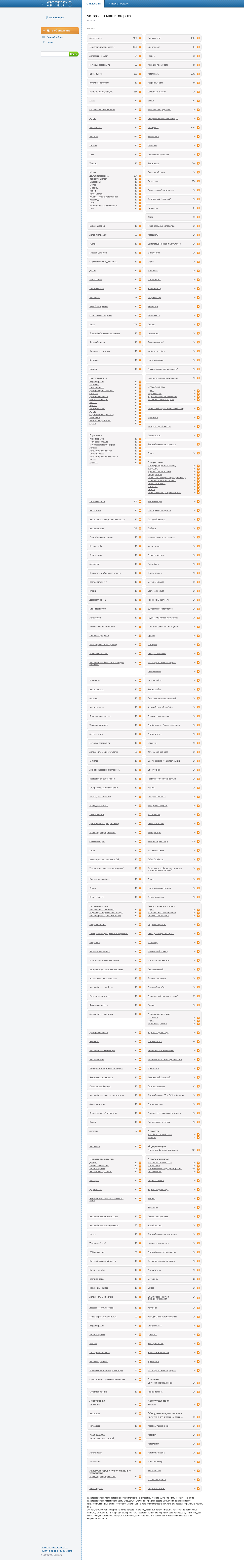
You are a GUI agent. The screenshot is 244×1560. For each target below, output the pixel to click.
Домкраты (152, 1335)
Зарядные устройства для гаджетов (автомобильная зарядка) (165, 869)
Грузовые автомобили (99, 65)
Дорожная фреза (97, 600)
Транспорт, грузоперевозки (102, 47)
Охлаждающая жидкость (159, 510)
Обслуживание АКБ (157, 797)
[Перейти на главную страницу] (56, 4)
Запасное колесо (156, 897)
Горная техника (155, 1392)
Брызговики (153, 1068)
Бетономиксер (154, 288)
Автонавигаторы (155, 1104)
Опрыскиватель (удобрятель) (103, 262)
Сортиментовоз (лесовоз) (101, 414)
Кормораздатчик (97, 226)
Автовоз (93, 402)
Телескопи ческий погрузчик (161, 399)
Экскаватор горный (98, 1361)
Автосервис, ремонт (98, 56)
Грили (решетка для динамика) (104, 823)
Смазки (92, 1122)
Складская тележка (157, 653)
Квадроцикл (95, 182)
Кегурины (152, 1308)
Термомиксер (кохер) (157, 1024)
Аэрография (95, 510)
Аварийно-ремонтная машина (162, 480)
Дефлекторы (95, 1189)
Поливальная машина (158, 916)
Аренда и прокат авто (158, 65)
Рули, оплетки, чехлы (99, 996)
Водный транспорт (98, 179)
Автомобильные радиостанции (162, 1234)
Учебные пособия (156, 351)
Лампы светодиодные (158, 1216)
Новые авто (153, 136)
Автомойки (94, 297)
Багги (91, 203)
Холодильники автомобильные (162, 1317)
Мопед (92, 191)
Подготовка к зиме (156, 1488)
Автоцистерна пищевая (100, 451)
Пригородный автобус (158, 600)
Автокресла (153, 163)
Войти (50, 42)
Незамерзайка (96, 546)
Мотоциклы (153, 127)
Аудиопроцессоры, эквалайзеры (104, 770)
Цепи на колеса (96, 897)
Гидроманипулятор (157, 924)
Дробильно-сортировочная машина (164, 1113)
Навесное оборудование (159, 110)
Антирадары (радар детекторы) (163, 996)
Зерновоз (93, 698)
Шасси (92, 460)
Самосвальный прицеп (100, 1086)
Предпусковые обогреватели (103, 1113)
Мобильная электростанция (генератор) (167, 477)
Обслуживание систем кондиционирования (158, 1298)
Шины (92, 324)
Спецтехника (154, 47)
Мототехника (154, 546)
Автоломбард (154, 280)
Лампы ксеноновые (98, 1005)
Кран (91, 154)
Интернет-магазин (119, 3)
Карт (91, 209)
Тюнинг (151, 101)
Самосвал (152, 145)
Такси (92, 101)
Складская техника (98, 1392)
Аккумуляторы (154, 832)
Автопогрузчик (154, 734)
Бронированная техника (159, 472)
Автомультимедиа (156, 1453)
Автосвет (152, 1435)
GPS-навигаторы (97, 1252)
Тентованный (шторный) (159, 199)
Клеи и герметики (97, 609)
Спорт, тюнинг (154, 770)
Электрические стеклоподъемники (164, 761)
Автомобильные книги (158, 1426)
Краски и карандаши (99, 636)
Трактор (93, 163)
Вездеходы (94, 200)
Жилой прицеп (155, 573)
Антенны (152, 1137)
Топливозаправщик (98, 399)
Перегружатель (155, 475)
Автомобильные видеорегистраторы (106, 1095)
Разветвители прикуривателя (162, 779)
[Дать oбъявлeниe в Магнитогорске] (60, 30)
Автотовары (153, 74)
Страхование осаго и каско (102, 110)
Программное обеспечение (102, 779)
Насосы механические (158, 1352)
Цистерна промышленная (101, 391)
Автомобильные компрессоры (103, 1216)
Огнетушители (155, 1171)
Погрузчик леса (155, 1326)
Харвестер (94, 1404)
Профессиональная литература (163, 118)
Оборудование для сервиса (165, 1413)
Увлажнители (154, 814)
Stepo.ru (91, 20)
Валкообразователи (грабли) (103, 644)
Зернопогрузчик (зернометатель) (105, 916)
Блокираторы (154, 435)
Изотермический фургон (159, 888)
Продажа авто (154, 38)
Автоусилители (155, 1041)
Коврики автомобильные (101, 879)
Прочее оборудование (158, 154)
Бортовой (94, 360)
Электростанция (155, 1343)
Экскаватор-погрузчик (99, 351)
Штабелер (153, 942)
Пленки (92, 591)
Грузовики (95, 435)
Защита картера (97, 1104)
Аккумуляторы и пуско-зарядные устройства (110, 1472)
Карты (92, 850)
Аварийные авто (155, 83)
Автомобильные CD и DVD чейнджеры (166, 1095)
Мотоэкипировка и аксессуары (103, 206)
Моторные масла (156, 582)
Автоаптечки (154, 1166)
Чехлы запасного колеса (101, 1077)
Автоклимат (153, 1444)
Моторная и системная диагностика (165, 1059)
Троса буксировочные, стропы (162, 662)
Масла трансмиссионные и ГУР (104, 859)
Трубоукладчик (155, 393)
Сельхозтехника (99, 906)
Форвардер (153, 1207)
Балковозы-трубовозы (100, 420)
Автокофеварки (96, 707)
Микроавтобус (154, 297)
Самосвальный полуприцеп (161, 190)
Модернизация (157, 1146)
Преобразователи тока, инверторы (106, 1370)
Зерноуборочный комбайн (101, 910)
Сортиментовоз (96, 1279)
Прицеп (151, 324)
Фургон (92, 244)
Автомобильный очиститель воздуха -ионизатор (106, 663)
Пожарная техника (156, 483)
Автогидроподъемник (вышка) (162, 466)
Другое (92, 118)
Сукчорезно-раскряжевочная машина (107, 1379)
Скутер (92, 185)
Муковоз (93, 405)
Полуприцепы (98, 378)
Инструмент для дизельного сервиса (165, 1417)
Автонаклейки (154, 689)
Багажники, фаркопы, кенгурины (163, 1150)
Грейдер (152, 528)
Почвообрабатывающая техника (104, 333)
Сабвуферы (153, 564)
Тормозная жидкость (99, 725)
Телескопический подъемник (161, 1261)
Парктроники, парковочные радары (106, 1068)
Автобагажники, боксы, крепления (164, 725)
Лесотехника (97, 1400)
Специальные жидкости (159, 1122)
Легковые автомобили (99, 951)
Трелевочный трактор (158, 951)
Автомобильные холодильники (104, 1225)
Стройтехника (156, 387)
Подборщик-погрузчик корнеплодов (106, 913)
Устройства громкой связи (160, 1134)
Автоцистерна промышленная (103, 457)
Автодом (93, 1131)
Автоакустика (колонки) (100, 797)
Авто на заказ (95, 127)
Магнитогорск (56, 17)
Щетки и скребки (97, 1169)
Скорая (151, 489)
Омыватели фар (97, 841)
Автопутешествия (158, 1400)
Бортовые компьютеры (158, 960)
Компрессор (153, 271)
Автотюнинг (95, 1462)
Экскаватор (153, 181)
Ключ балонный (96, 814)
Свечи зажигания (156, 823)
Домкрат (93, 1163)
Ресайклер (153, 1018)
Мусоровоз (153, 417)
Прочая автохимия (98, 582)
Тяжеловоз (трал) (156, 342)
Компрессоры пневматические (103, 788)
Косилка (93, 145)
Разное (151, 56)
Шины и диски (96, 74)
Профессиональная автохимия (104, 960)
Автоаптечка (95, 618)
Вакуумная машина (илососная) (163, 369)
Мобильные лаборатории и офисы (164, 492)
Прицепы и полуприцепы (101, 92)
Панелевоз (94, 417)
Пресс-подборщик (156, 172)
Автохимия (94, 1146)
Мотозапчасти (96, 194)
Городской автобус (156, 519)
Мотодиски (94, 1426)
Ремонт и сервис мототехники (103, 197)
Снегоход (93, 188)
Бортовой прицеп (156, 591)
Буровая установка (98, 253)
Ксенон (151, 788)
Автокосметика (96, 689)
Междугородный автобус (159, 426)
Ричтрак (151, 1005)
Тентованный (95, 280)
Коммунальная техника (162, 906)
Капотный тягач (96, 288)
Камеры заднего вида (158, 752)
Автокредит (94, 564)
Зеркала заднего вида (158, 1032)
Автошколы (153, 235)
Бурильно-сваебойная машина (162, 396)
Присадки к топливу (98, 806)
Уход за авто (97, 1435)
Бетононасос (154, 315)
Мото (92, 172)
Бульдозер (153, 208)
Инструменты (154, 1471)
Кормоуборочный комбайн (160, 707)
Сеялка (92, 888)
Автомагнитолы (96, 528)
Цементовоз (153, 333)
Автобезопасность (159, 1159)
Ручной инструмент (98, 306)
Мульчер (93, 369)
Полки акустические (98, 653)
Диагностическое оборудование (163, 378)
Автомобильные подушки (101, 1014)
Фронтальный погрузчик (100, 315)
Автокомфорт (95, 1453)
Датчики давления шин (158, 716)
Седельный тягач (156, 1180)
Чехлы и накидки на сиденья (161, 537)
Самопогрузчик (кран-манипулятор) (164, 244)
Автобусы (152, 644)
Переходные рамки (98, 1288)
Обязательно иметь (101, 1159)
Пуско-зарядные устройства (161, 226)
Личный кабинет (55, 37)
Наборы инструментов (158, 1243)
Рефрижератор (96, 382)
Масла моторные (156, 850)
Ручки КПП (94, 1041)
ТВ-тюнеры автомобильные (161, 1050)
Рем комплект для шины (100, 1171)
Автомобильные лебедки (101, 987)
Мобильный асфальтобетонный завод (166, 408)
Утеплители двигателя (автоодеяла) (106, 868)
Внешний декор (155, 1462)
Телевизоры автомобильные (103, 1317)
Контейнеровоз (96, 388)
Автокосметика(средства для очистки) (107, 519)
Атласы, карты (96, 734)
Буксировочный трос (99, 1166)
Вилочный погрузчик (99, 83)
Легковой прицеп (97, 342)
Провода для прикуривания (102, 832)
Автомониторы (155, 501)
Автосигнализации (98, 235)
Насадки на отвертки (157, 806)
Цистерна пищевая (98, 396)
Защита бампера (97, 924)
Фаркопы (152, 1404)
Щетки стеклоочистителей (160, 609)
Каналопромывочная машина (162, 913)
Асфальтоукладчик (156, 555)
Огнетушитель (154, 671)
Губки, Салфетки (155, 859)
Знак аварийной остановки (102, 627)
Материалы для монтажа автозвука (106, 969)
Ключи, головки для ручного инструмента (108, 933)
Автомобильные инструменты (162, 444)
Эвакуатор (153, 306)
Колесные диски (97, 501)
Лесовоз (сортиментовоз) (101, 1308)
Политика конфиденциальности (56, 1551)
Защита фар (95, 942)
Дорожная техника (159, 1014)
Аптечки (93, 1343)
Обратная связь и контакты (54, 1547)
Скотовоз (93, 393)
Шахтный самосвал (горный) (102, 1261)
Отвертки (152, 743)
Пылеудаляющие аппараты (161, 933)
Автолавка (153, 486)
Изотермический (155, 360)
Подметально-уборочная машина (105, 573)
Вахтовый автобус (156, 987)
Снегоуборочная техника (101, 537)
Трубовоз (93, 463)
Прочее (151, 636)
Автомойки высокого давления (162, 1252)
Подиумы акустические (100, 716)
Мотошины (153, 1279)
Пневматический (155, 969)
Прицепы (153, 1379)
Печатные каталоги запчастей (162, 698)
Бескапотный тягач (157, 92)
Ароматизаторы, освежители (103, 978)
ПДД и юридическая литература (163, 618)
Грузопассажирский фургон (102, 445)
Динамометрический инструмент (163, 627)
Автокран (93, 136)
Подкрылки (94, 680)
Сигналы (93, 761)
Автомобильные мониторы (102, 1050)
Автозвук (153, 1131)
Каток (150, 217)
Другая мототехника (99, 176)
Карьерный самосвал (99, 1352)
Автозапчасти (96, 38)
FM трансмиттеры (156, 1086)
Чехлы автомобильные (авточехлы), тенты (106, 1199)
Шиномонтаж (154, 253)
